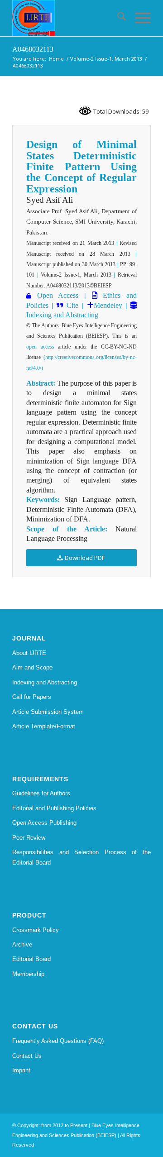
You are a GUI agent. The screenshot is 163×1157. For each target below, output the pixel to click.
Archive (22, 944)
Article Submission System (48, 711)
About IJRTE (29, 653)
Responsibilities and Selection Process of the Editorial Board (81, 857)
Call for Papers (31, 696)
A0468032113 (32, 49)
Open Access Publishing (44, 822)
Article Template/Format (43, 726)
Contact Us (27, 1055)
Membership (28, 974)
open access (40, 347)
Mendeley (108, 305)
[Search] (117, 18)
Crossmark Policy (35, 930)
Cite (72, 305)
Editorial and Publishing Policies (54, 808)
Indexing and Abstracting (62, 315)
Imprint (21, 1070)
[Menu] (138, 18)
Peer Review (28, 837)
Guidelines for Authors (41, 793)
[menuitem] (117, 18)
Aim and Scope (32, 667)
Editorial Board (31, 959)
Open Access (58, 295)
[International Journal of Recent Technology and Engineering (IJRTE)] (67, 18)
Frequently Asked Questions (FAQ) (58, 1040)
